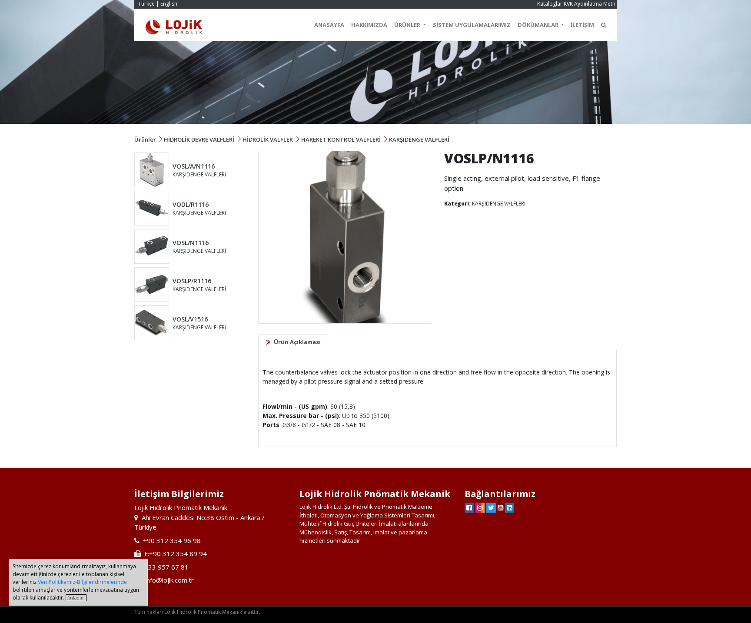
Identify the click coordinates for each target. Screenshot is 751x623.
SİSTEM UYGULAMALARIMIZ (472, 25)
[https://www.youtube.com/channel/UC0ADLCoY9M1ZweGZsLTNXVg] (500, 507)
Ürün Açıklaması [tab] (297, 342)
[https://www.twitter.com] (491, 507)
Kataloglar (549, 3)
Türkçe (146, 3)
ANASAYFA (329, 25)
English (168, 3)
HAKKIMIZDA (369, 25)
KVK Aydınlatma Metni (590, 3)
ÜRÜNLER (408, 25)
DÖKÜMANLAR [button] (539, 25)
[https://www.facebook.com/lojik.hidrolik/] (469, 507)
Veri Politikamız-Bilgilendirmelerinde (82, 582)
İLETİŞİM (582, 25)
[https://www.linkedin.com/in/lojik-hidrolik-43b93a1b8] (509, 507)
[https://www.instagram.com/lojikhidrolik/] (480, 507)
